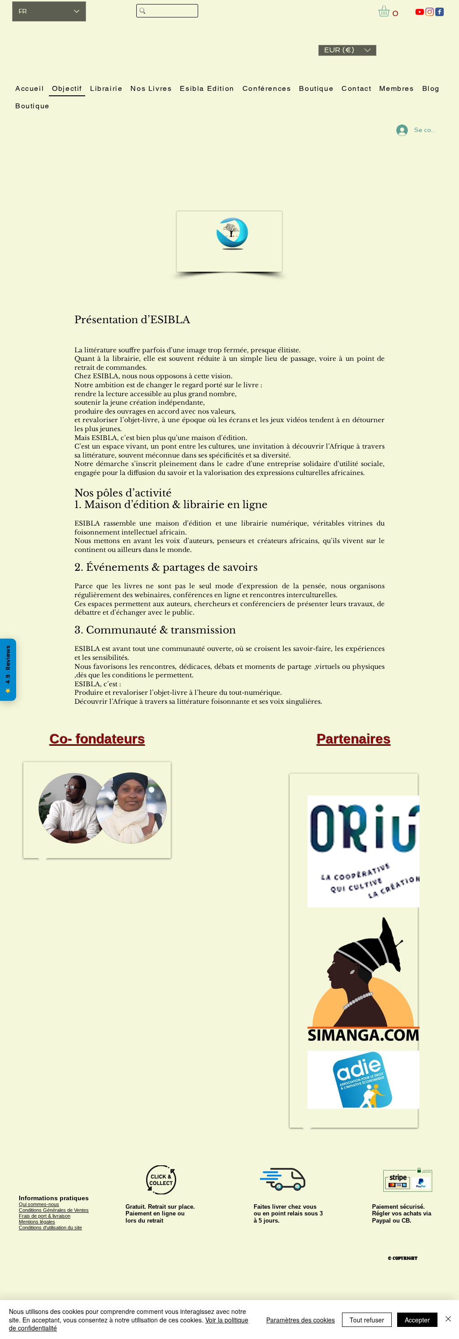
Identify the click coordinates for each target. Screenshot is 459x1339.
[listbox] (347, 50)
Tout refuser (367, 1319)
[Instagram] (429, 12)
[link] (390, 11)
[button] (347, 50)
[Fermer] (448, 1319)
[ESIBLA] (420, 12)
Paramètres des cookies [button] (300, 1319)
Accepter (417, 1319)
